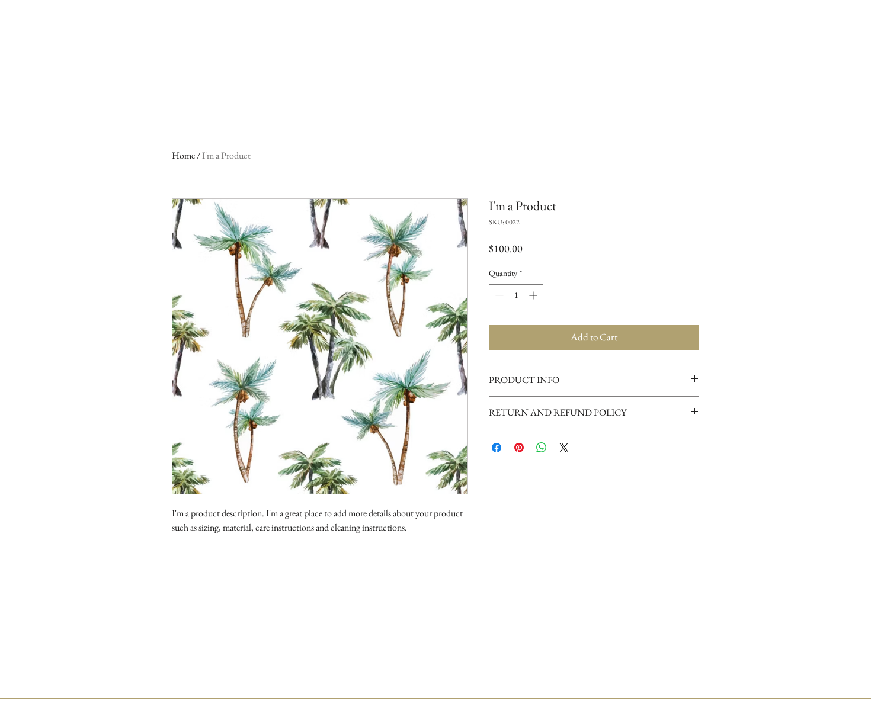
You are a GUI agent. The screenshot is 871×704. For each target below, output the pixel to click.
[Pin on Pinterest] (519, 448)
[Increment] (534, 295)
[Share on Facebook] (496, 448)
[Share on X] (564, 448)
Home (183, 155)
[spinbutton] (516, 295)
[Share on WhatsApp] (541, 448)
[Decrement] (498, 295)
